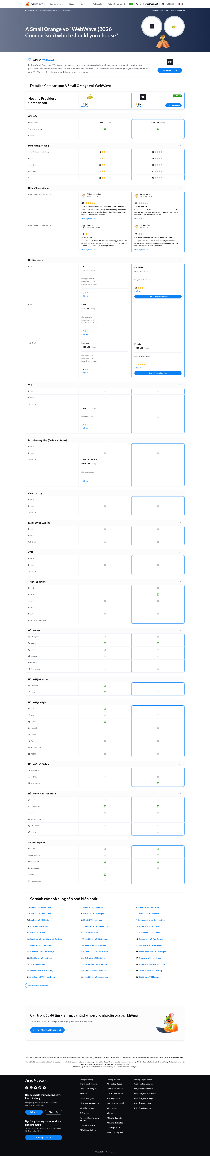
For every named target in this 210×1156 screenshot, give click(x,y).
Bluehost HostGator (149, 932)
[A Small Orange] (89, 97)
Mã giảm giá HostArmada (145, 1093)
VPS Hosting (112, 1108)
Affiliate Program (87, 1098)
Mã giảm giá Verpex (142, 1108)
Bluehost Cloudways (41, 945)
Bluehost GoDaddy (93, 907)
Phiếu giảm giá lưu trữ (120, 4)
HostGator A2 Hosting (150, 970)
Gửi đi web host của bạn (90, 1103)
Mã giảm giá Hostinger (143, 1098)
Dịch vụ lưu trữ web (115, 1088)
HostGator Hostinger (41, 958)
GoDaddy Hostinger (94, 958)
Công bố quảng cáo (177, 10)
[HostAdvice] (35, 4)
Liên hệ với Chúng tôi (88, 1088)
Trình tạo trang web (115, 1132)
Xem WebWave (170, 70)
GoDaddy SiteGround (149, 907)
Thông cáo (84, 1113)
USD (171, 4)
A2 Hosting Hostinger (95, 945)
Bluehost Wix (37, 932)
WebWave (48, 59)
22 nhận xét (138, 106)
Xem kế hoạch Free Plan (158, 296)
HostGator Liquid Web (96, 951)
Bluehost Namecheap (40, 907)
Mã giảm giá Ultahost (143, 1103)
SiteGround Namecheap (42, 977)
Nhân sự (83, 1093)
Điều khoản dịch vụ (88, 1130)
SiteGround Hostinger (150, 977)
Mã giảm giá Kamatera (143, 1088)
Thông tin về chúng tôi (89, 1084)
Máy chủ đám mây (114, 1118)
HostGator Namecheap (96, 977)
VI (182, 4)
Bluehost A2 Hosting (40, 920)
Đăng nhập (53, 1112)
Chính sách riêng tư (88, 1125)
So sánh (84, 4)
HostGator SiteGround (96, 939)
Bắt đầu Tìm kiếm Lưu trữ (49, 1030)
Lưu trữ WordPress (115, 1093)
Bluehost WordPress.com (152, 964)
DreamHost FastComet (151, 939)
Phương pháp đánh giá (160, 10)
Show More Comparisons (39, 985)
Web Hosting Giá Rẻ (115, 1103)
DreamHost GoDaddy (41, 970)
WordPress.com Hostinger (152, 951)
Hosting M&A (42, 1137)
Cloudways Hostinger (150, 958)
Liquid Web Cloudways (42, 951)
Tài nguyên (97, 4)
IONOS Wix (91, 932)
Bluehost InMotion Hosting (151, 920)
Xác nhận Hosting (87, 1108)
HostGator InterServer (150, 945)
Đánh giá (72, 4)
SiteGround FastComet (96, 970)
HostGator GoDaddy (148, 913)
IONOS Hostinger (92, 920)
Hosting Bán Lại (113, 1127)
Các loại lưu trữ (56, 4)
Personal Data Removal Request (89, 1119)
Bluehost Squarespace (96, 926)
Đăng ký (34, 1112)
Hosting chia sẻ (113, 1098)
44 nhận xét (85, 106)
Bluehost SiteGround (40, 913)
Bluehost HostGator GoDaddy (47, 939)
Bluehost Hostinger (93, 913)
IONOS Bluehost (39, 926)
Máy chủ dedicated (115, 1123)
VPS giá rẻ (111, 1113)
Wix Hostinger (38, 964)
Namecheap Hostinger (96, 964)
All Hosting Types (114, 1084)
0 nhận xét (84, 296)
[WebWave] (170, 62)
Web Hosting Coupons (143, 1084)
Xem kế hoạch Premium (158, 373)
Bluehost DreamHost (150, 926)
